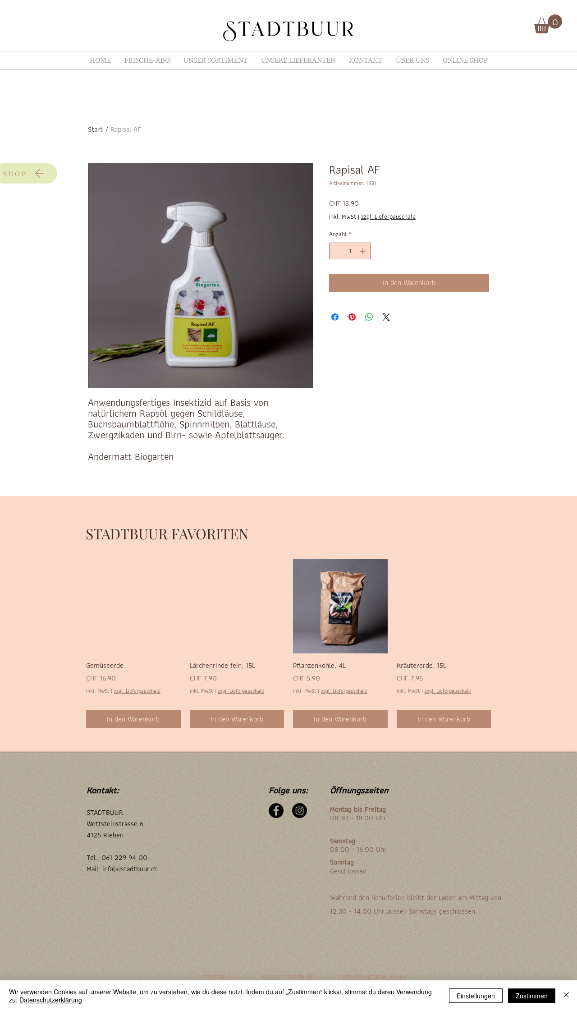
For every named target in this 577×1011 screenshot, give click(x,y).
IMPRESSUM (215, 977)
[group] (288, 644)
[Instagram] (299, 810)
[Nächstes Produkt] (504, 606)
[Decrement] (336, 251)
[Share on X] (386, 317)
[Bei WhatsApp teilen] (369, 317)
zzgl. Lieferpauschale (388, 216)
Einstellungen (476, 995)
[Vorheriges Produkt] (73, 606)
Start (95, 129)
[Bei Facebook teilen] (335, 317)
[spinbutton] (350, 251)
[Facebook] (276, 810)
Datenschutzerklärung (50, 999)
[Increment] (363, 251)
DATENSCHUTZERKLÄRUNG (373, 977)
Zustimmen (532, 995)
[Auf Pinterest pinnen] (352, 317)
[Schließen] (566, 996)
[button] (548, 23)
